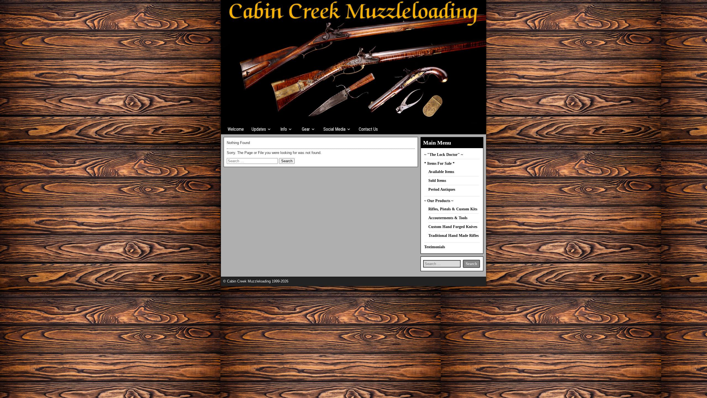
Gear (306, 129)
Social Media (334, 129)
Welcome (236, 129)
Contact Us (368, 129)
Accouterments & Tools (447, 218)
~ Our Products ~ (438, 201)
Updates (259, 129)
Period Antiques (441, 189)
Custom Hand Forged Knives (452, 227)
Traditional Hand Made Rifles (453, 236)
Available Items (441, 172)
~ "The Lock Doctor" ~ (443, 155)
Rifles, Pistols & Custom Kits (452, 209)
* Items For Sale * (439, 163)
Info (283, 129)
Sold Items (437, 181)
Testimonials (434, 247)
